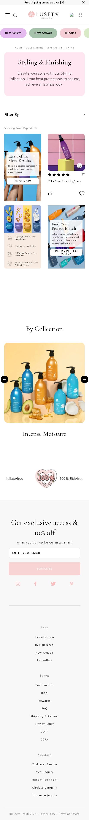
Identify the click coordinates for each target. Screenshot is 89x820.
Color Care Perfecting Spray (64, 181)
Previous (4, 379)
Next (84, 379)
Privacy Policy (47, 814)
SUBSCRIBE (44, 568)
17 (83, 174)
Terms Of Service (69, 814)
